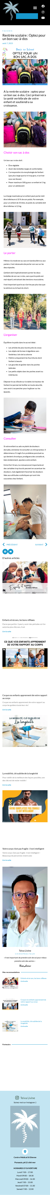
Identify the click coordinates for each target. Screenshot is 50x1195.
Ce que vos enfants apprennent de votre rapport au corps (33, 1001)
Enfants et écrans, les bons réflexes (18, 620)
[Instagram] (43, 12)
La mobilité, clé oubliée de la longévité (20, 773)
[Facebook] (43, 6)
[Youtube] (43, 18)
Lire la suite (6, 631)
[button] (35, 8)
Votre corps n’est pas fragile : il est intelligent (23, 848)
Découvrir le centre (25, 1066)
